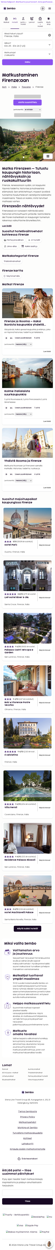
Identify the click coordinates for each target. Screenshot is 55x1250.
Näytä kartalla (13, 276)
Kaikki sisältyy (31, 246)
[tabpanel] (27, 48)
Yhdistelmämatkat (12, 261)
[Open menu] (50, 8)
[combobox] (25, 36)
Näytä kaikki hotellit (27, 929)
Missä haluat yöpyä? (13, 34)
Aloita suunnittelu (27, 102)
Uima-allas (12, 246)
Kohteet (27, 1138)
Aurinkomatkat (34, 1069)
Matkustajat (10, 52)
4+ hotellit (35, 240)
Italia (14, 87)
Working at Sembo (27, 1127)
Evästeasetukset (30, 1159)
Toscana (26, 87)
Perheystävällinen (15, 240)
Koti (4, 87)
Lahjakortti (27, 1144)
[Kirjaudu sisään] (43, 8)
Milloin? (7, 43)
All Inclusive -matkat (10, 1073)
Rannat (5, 1069)
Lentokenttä (18, 110)
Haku (27, 62)
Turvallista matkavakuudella (27, 1133)
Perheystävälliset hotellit (38, 1076)
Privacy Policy (27, 1117)
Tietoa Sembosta (27, 1111)
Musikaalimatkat (8, 1080)
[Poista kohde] (49, 35)
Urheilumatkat (8, 1076)
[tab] (6, 22)
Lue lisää (6, 226)
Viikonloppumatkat (36, 1080)
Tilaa (27, 1201)
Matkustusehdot (27, 1122)
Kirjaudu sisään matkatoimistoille (27, 1149)
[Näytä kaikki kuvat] (48, 156)
